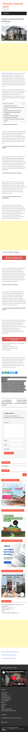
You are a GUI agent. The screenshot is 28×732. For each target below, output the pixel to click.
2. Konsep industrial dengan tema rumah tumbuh (14, 108)
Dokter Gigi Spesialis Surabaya (9, 655)
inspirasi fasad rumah (12, 389)
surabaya (4, 379)
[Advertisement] (14, 57)
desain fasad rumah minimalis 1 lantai (11, 382)
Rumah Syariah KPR (13, 5)
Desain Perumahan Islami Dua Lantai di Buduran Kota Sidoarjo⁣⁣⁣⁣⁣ (21, 402)
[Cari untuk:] (14, 474)
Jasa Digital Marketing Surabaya (11, 651)
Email (6, 445)
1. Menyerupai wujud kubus (10, 105)
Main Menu (6, 13)
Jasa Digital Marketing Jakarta (8, 658)
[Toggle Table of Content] (23, 104)
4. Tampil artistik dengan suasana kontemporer (12, 113)
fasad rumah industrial (12, 386)
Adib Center (4, 722)
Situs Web (6, 449)
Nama (6, 440)
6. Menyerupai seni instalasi (10, 117)
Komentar (6, 422)
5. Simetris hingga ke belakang (11, 115)
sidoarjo (24, 377)
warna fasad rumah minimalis (16, 391)
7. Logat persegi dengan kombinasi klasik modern (14, 119)
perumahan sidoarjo (15, 377)
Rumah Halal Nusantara (7, 73)
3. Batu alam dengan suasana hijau (12, 110)
